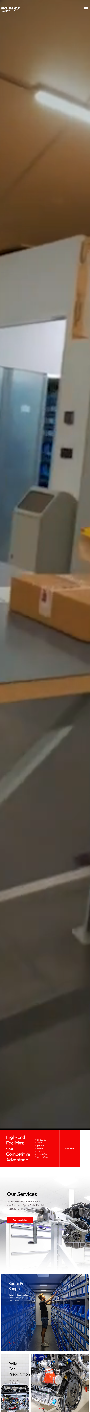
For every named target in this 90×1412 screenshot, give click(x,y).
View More (69, 1148)
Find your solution (20, 1220)
